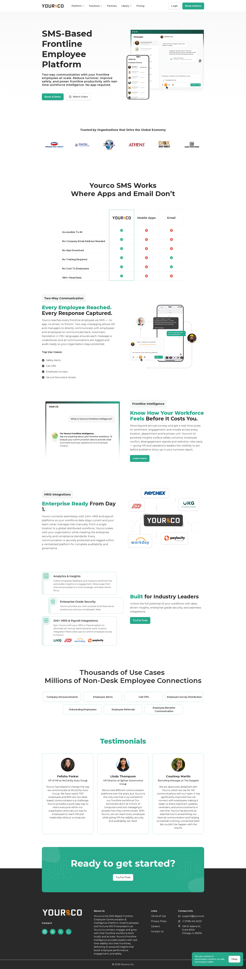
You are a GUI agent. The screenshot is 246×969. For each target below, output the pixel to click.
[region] (123, 245)
